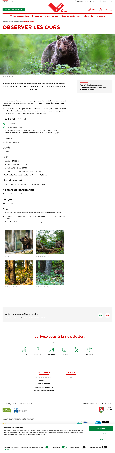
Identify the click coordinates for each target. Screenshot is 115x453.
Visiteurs (5, 1)
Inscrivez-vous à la (57, 336)
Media (13, 1)
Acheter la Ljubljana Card (13, 9)
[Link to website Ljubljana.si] (105, 410)
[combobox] (106, 1)
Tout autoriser (101, 428)
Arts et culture (51, 16)
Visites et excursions (19, 16)
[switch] (64, 447)
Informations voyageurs (94, 16)
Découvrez (37, 16)
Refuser (101, 439)
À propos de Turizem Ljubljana (84, 1)
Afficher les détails (9, 449)
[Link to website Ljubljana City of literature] (102, 424)
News (71, 377)
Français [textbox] (104, 1)
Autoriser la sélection (101, 434)
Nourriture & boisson (70, 16)
